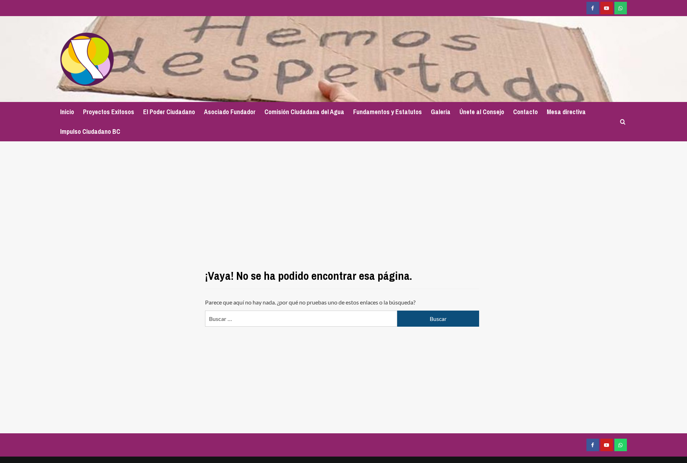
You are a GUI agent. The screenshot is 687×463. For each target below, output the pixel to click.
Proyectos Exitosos (108, 111)
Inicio (67, 111)
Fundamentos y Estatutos (387, 111)
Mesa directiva (566, 111)
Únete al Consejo (481, 111)
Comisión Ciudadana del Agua (304, 111)
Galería (440, 111)
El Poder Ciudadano (169, 111)
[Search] (622, 122)
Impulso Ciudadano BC (90, 131)
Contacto (525, 111)
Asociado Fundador (229, 111)
